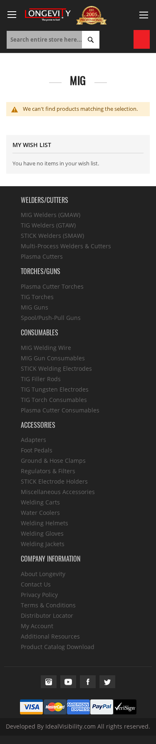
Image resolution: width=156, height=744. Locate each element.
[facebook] (88, 681)
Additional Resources (50, 636)
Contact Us (36, 584)
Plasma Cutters (42, 256)
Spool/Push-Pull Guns (51, 318)
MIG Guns (34, 307)
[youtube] (68, 681)
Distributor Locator (47, 615)
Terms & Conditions (48, 605)
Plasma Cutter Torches (52, 286)
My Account (37, 626)
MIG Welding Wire (46, 348)
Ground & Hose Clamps (53, 460)
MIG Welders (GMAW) (50, 215)
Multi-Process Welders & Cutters (66, 246)
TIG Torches (37, 297)
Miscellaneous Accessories (58, 492)
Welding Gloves (42, 533)
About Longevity (43, 574)
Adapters (33, 440)
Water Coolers (40, 513)
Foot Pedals (36, 450)
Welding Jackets (42, 544)
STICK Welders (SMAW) (52, 236)
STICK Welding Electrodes (56, 368)
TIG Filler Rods (41, 379)
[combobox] (53, 39)
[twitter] (107, 681)
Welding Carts (40, 502)
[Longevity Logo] (48, 14)
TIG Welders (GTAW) (48, 225)
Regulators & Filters (48, 471)
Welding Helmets (44, 523)
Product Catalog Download (57, 647)
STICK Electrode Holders (54, 481)
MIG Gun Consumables (53, 358)
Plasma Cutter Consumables (60, 410)
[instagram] (49, 681)
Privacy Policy (39, 595)
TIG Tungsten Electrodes (55, 389)
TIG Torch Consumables (54, 400)
